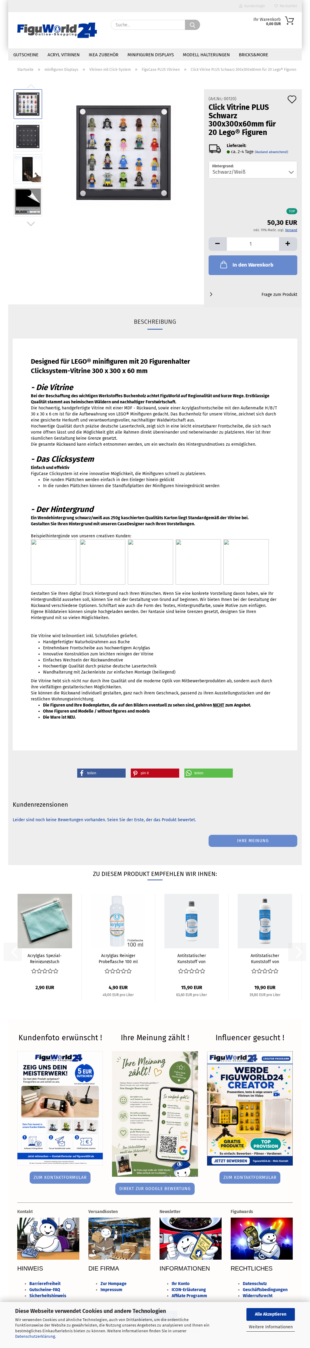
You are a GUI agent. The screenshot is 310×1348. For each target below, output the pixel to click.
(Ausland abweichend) (271, 152)
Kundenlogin (253, 6)
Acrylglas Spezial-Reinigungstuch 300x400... (45, 958)
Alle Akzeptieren (270, 1314)
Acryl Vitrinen (64, 54)
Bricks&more (253, 54)
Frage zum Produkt (279, 294)
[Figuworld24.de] (57, 30)
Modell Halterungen (206, 54)
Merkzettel (287, 6)
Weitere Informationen (271, 1327)
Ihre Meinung (253, 840)
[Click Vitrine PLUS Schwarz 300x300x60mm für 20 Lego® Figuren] (123, 152)
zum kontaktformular (60, 1177)
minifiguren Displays (150, 54)
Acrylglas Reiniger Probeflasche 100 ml (118, 958)
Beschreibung (155, 321)
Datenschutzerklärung (35, 1336)
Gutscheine (25, 54)
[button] (31, 224)
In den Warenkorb (252, 265)
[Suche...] (192, 25)
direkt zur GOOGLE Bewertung (155, 1188)
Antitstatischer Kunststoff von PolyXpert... (191, 958)
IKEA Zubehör (103, 54)
